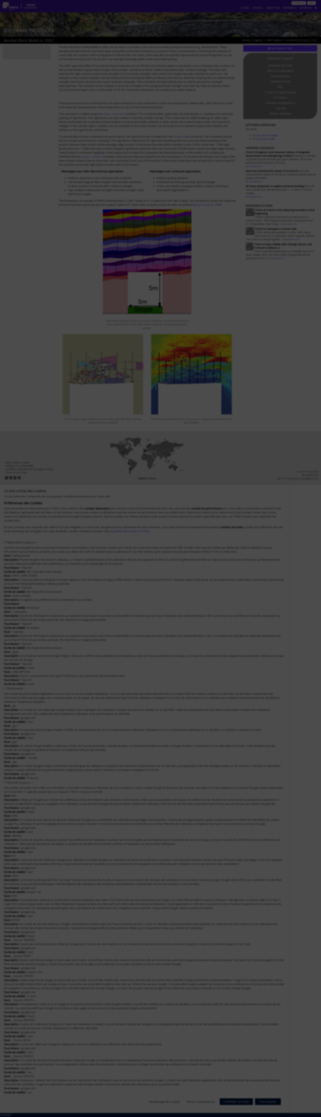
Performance (15, 688)
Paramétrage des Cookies (164, 1101)
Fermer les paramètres (201, 1101)
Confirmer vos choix (236, 1101)
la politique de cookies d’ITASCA (129, 531)
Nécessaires (21, 542)
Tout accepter (268, 1101)
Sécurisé (18, 782)
